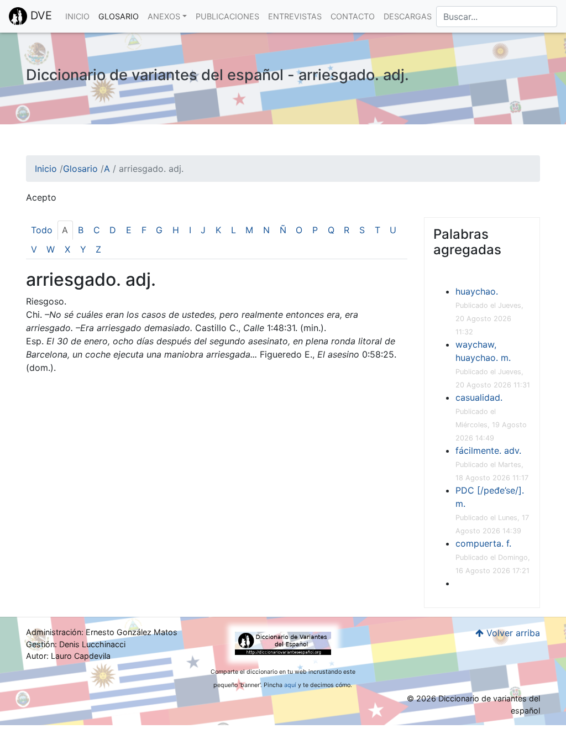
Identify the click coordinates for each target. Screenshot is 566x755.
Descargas (408, 16)
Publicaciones (227, 16)
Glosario (118, 16)
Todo (42, 229)
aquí (290, 685)
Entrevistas (295, 16)
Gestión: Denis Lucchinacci (75, 644)
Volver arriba (512, 632)
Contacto (353, 16)
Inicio (77, 16)
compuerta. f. (483, 543)
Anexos (164, 16)
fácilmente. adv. (488, 450)
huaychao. (476, 291)
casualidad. (478, 397)
